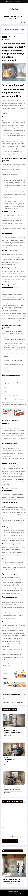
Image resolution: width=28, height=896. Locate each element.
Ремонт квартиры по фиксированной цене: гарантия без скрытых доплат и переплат (13, 760)
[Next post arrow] (24, 702)
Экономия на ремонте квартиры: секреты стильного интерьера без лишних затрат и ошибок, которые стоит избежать (14, 695)
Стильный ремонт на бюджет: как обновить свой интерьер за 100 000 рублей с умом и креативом (13, 701)
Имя (3, 819)
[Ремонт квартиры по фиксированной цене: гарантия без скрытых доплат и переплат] (14, 749)
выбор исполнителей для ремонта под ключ (12, 659)
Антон (11, 36)
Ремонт (4, 36)
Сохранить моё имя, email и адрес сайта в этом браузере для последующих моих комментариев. (13, 837)
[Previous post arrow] (24, 694)
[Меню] (2, 22)
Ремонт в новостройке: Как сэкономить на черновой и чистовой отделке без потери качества (12, 880)
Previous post (6, 692)
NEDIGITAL (11, 893)
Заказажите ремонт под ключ (13, 891)
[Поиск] (21, 22)
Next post (5, 698)
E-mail (3, 827)
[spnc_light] (24, 22)
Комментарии (5, 805)
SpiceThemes (23, 893)
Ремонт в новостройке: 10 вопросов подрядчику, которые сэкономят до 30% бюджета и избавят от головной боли (13, 789)
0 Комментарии (6, 39)
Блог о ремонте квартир (13, 16)
